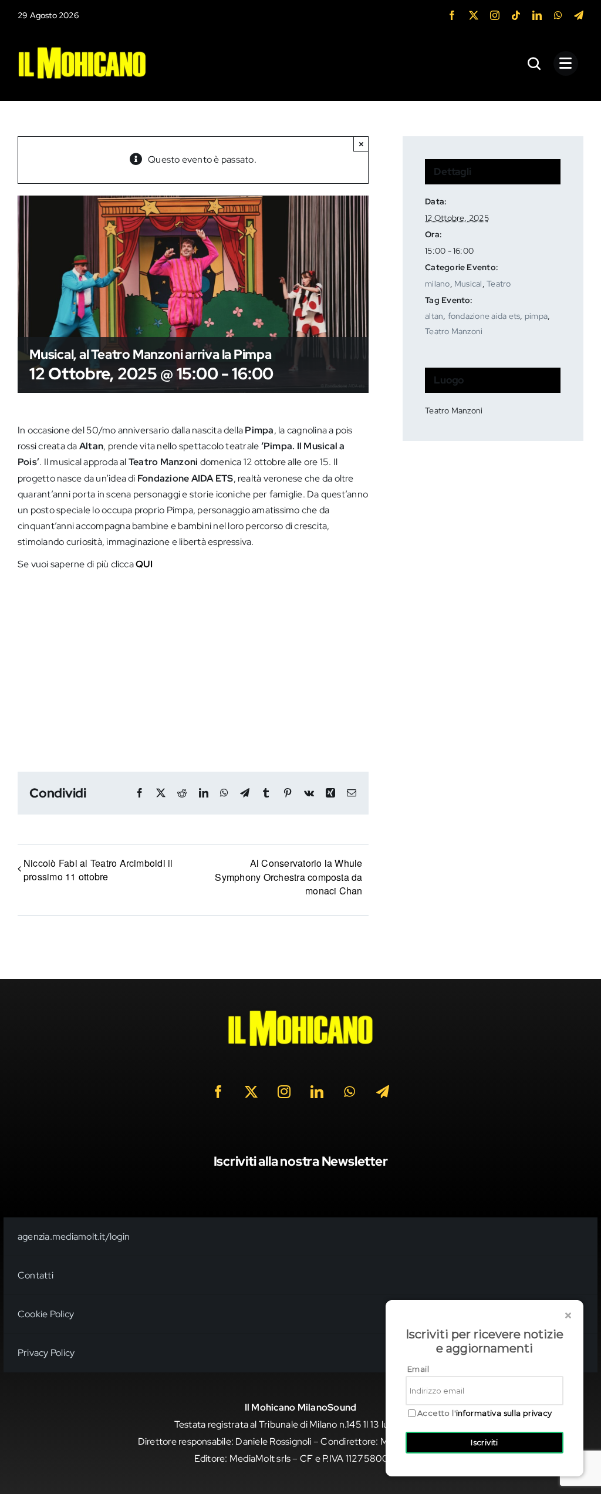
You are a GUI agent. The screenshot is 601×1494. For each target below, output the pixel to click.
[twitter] (473, 15)
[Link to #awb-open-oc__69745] (534, 63)
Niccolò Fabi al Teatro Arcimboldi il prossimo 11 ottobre (98, 869)
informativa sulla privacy (504, 1413)
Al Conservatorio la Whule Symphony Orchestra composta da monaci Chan (288, 876)
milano (437, 283)
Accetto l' (484, 1413)
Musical (468, 283)
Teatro (499, 283)
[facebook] (452, 15)
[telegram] (578, 15)
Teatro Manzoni (453, 331)
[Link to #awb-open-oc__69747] (565, 63)
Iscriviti (484, 1442)
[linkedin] (537, 15)
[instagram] (494, 15)
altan (434, 316)
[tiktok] (516, 15)
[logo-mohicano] (82, 49)
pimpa (536, 316)
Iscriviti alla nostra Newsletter (301, 1161)
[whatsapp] (558, 15)
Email (418, 1369)
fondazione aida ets (484, 316)
